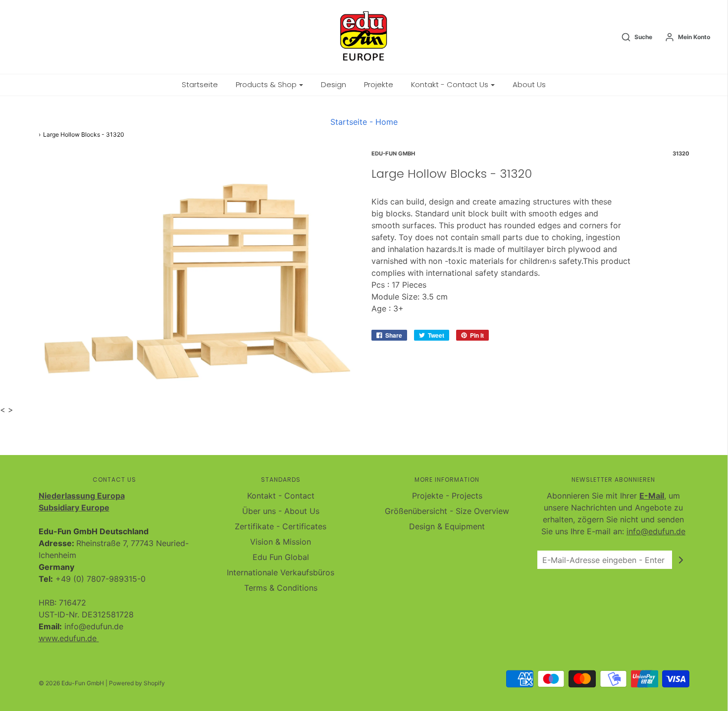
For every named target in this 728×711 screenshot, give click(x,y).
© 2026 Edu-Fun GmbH (71, 683)
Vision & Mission (280, 542)
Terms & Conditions (280, 588)
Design (333, 84)
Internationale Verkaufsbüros (280, 572)
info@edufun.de (655, 531)
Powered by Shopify (137, 683)
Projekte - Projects (447, 496)
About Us (529, 84)
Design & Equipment (447, 526)
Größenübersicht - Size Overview (447, 511)
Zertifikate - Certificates (280, 526)
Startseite (200, 84)
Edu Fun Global (281, 557)
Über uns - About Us (280, 511)
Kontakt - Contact (280, 496)
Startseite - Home (364, 122)
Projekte (378, 84)
